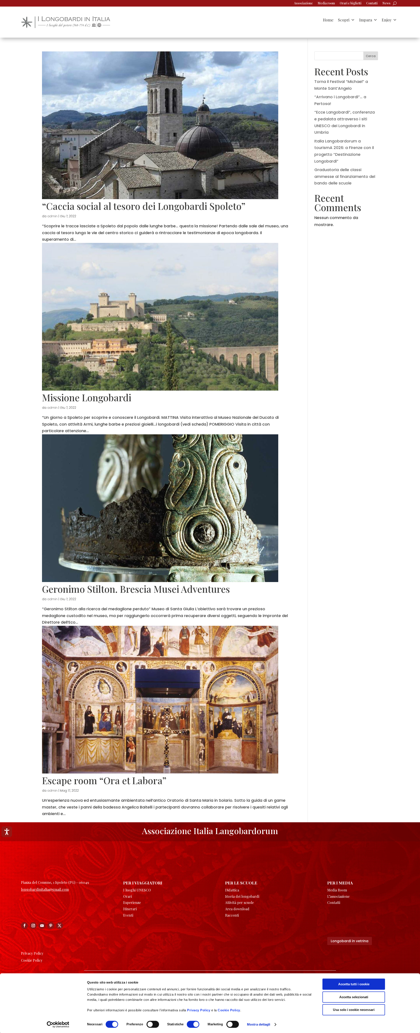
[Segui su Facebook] (24, 925)
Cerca (371, 56)
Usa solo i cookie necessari (353, 1010)
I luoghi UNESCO (137, 890)
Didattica (232, 890)
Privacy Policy (198, 1010)
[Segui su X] (59, 925)
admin (52, 216)
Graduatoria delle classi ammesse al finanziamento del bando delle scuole (344, 176)
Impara (365, 20)
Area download (237, 909)
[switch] (153, 1024)
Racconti (232, 915)
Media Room (337, 890)
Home (328, 20)
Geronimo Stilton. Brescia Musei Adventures (136, 588)
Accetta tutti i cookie (353, 984)
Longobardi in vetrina (349, 941)
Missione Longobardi (86, 397)
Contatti (372, 3)
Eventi (128, 915)
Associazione (303, 3)
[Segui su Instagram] (33, 925)
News (386, 3)
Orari (127, 896)
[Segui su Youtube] (42, 925)
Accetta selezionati (353, 997)
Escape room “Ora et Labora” (104, 780)
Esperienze (132, 902)
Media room (326, 3)
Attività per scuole (239, 902)
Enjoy (387, 20)
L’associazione (338, 896)
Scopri (344, 20)
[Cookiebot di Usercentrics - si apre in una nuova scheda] (58, 1024)
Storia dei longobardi (242, 896)
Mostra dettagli (258, 1024)
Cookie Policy (229, 1010)
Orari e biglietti (350, 3)
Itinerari (130, 909)
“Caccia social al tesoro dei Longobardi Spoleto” (143, 206)
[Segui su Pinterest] (50, 925)
